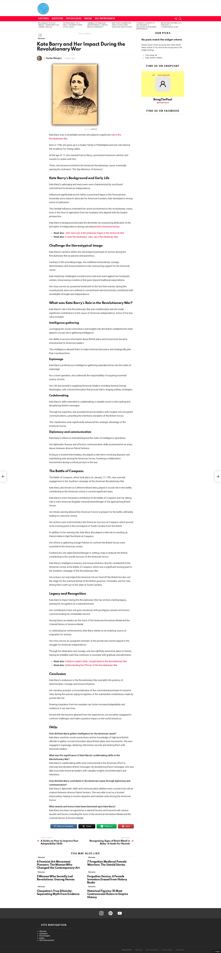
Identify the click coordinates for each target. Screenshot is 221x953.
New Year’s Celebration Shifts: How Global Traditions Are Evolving (122, 25)
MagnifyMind (127, 950)
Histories (43, 19)
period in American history (106, 226)
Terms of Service (151, 950)
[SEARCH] (180, 18)
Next (183, 26)
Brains (88, 19)
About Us (138, 950)
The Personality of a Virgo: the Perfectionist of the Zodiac (72, 25)
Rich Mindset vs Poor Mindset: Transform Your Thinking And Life (48, 25)
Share (40, 35)
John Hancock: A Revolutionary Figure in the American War (94, 233)
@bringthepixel (163, 103)
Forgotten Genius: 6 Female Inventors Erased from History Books (107, 879)
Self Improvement (105, 19)
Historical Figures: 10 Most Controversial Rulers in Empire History (107, 894)
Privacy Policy (167, 950)
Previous (38, 26)
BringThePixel (162, 99)
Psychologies (73, 19)
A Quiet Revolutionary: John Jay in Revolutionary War (91, 236)
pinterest (94, 129)
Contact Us (179, 950)
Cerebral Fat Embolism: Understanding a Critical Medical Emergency (97, 25)
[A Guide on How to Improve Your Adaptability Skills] (3, 476)
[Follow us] (175, 18)
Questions (57, 19)
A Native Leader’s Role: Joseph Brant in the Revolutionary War (96, 661)
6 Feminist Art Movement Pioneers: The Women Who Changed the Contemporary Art (58, 864)
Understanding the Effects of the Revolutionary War (91, 665)
